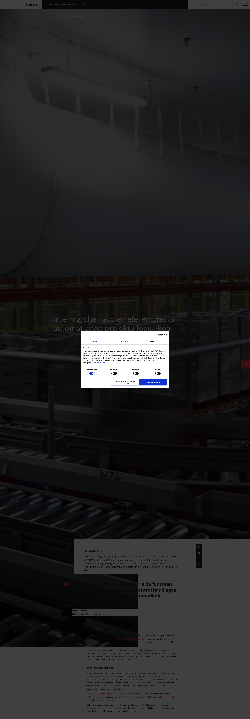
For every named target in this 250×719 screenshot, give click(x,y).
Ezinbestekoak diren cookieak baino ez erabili (125, 382)
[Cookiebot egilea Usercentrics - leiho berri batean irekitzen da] (158, 335)
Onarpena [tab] (95, 341)
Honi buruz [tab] (154, 341)
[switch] (114, 373)
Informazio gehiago (100, 363)
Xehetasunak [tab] (125, 341)
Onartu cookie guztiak (152, 382)
